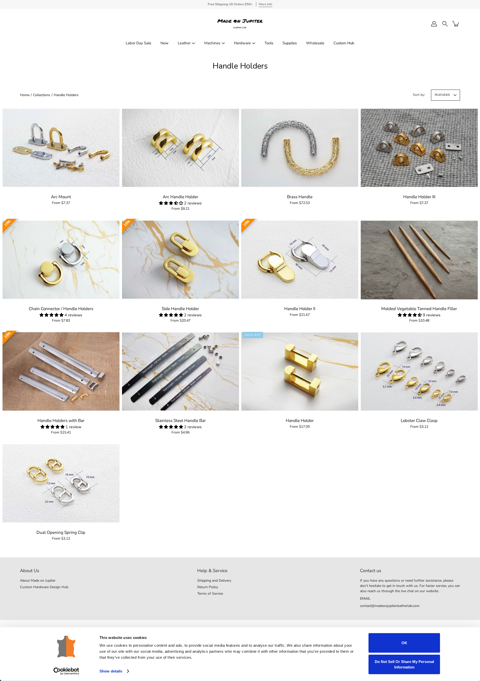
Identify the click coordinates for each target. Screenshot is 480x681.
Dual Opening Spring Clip (60, 532)
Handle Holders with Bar (61, 420)
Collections (41, 95)
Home (25, 95)
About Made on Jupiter (38, 580)
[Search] (445, 24)
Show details (111, 671)
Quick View (61, 147)
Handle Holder (300, 420)
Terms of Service (210, 593)
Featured (442, 95)
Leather (184, 43)
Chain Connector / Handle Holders (61, 309)
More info (265, 4)
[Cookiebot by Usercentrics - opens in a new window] (66, 671)
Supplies (289, 43)
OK (404, 643)
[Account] (434, 24)
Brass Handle (299, 197)
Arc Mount (61, 197)
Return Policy (207, 587)
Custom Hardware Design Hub (44, 587)
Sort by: (419, 94)
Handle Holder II (299, 309)
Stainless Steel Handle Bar (180, 420)
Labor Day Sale (138, 43)
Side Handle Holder (180, 309)
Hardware (242, 43)
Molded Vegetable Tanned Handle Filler (419, 309)
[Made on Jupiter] (240, 23)
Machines (212, 43)
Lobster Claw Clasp (419, 420)
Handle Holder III (419, 197)
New (164, 43)
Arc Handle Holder (180, 197)
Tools (268, 43)
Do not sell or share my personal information (404, 664)
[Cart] (456, 24)
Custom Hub (344, 43)
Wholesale (315, 43)
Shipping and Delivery (214, 580)
